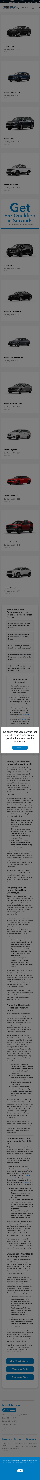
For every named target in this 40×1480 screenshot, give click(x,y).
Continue (20, 748)
